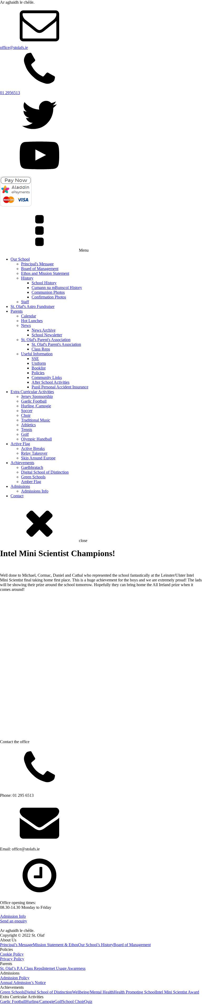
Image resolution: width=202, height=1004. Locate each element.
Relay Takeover (34, 453)
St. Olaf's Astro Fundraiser (32, 306)
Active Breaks (33, 448)
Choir (26, 415)
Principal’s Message (16, 944)
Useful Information (37, 354)
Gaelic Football (34, 401)
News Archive (43, 330)
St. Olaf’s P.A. (12, 968)
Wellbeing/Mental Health (93, 992)
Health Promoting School (135, 992)
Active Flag (20, 444)
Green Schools (33, 477)
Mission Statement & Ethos (55, 944)
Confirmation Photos (49, 297)
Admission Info (13, 916)
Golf (25, 434)
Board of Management (39, 268)
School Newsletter (47, 335)
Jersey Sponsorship (37, 396)
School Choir (73, 1001)
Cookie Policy (12, 954)
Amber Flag (31, 481)
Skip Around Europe (38, 458)
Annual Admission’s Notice (23, 982)
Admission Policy (14, 978)
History (27, 278)
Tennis (26, 429)
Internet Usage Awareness (63, 968)
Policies (38, 373)
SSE (35, 358)
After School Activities (50, 382)
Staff (25, 302)
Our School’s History (95, 944)
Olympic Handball (36, 439)
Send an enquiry (13, 921)
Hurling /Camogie (36, 406)
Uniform (39, 363)
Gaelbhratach (32, 467)
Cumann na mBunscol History (57, 287)
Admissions (20, 486)
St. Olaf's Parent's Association (45, 339)
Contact (17, 496)
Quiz (88, 1001)
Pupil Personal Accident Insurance (60, 387)
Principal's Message (37, 264)
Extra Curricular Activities (32, 391)
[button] (3, 597)
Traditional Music (35, 420)
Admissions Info (34, 491)
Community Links (47, 377)
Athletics (28, 425)
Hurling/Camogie (40, 1001)
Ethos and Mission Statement (45, 273)
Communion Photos (48, 292)
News (26, 325)
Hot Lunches (32, 320)
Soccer (26, 410)
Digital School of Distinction (45, 472)
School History (44, 283)
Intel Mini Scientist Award (177, 992)
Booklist (39, 368)
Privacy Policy (12, 959)
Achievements (22, 462)
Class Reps (41, 349)
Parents (17, 311)
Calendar (28, 316)
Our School (20, 259)
